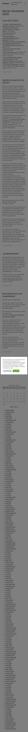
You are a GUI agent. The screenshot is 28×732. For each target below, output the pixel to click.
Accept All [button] (16, 371)
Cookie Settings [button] (7, 371)
